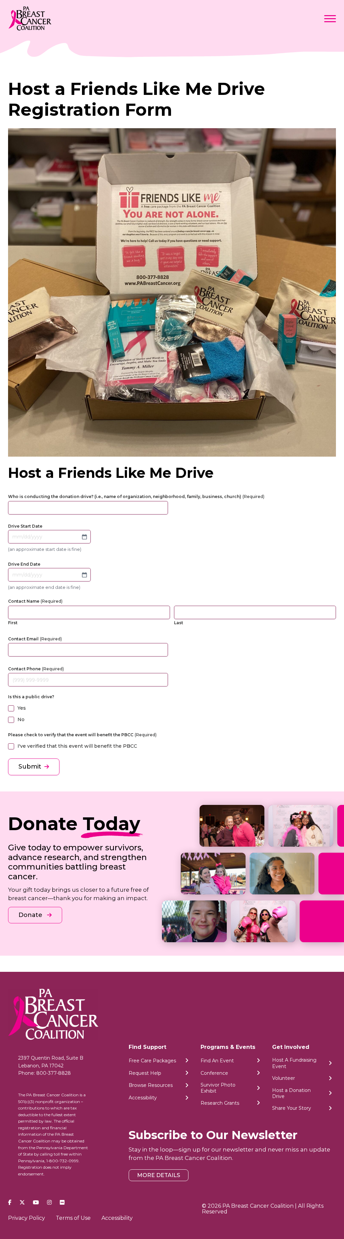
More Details (158, 1175)
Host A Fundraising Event (294, 1063)
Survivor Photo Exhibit (218, 1088)
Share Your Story (291, 1108)
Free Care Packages (152, 1061)
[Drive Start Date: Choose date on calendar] (84, 536)
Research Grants (220, 1103)
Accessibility (143, 1098)
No (21, 719)
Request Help (145, 1073)
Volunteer (283, 1078)
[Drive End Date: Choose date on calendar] (84, 574)
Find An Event (217, 1061)
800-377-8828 (53, 1073)
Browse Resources (151, 1085)
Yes (21, 708)
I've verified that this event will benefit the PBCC (77, 746)
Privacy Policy (26, 1218)
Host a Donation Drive (291, 1093)
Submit (29, 766)
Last (178, 623)
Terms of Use (73, 1218)
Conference (214, 1073)
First (12, 623)
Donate (31, 915)
